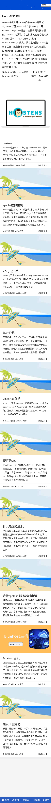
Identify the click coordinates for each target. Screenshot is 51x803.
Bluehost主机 (11, 658)
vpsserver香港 (11, 398)
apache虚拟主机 (13, 205)
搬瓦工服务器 (12, 724)
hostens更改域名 (10, 76)
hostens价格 (10, 72)
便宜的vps (9, 460)
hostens (7, 143)
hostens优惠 (22, 72)
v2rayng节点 (11, 271)
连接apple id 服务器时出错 (20, 596)
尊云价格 (9, 333)
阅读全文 (42, 165)
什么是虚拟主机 (13, 526)
